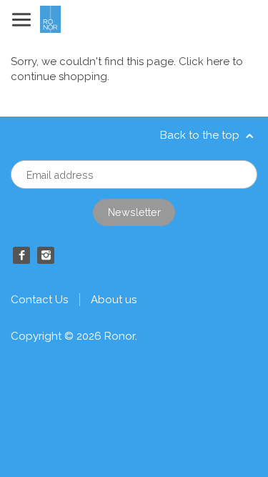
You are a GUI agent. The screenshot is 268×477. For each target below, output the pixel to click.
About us (114, 299)
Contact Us (39, 299)
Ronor (119, 336)
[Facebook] (21, 255)
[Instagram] (45, 255)
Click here (204, 61)
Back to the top (201, 135)
